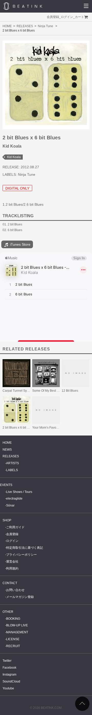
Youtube (8, 688)
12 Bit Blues (70, 390)
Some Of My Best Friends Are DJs (55, 390)
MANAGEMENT (17, 632)
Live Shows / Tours (19, 492)
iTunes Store (19, 244)
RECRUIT (13, 646)
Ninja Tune (45, 26)
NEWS (7, 449)
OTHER (8, 612)
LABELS (12, 470)
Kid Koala (14, 157)
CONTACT (10, 583)
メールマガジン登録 (20, 597)
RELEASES (25, 26)
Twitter (7, 660)
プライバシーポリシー (21, 554)
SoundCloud (11, 681)
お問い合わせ (15, 590)
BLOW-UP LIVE (17, 625)
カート (79, 17)
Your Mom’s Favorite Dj (48, 427)
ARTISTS (12, 463)
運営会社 (12, 561)
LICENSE (12, 639)
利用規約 (12, 568)
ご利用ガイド (15, 527)
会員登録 (53, 17)
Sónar (10, 505)
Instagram (9, 674)
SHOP (7, 520)
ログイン (67, 17)
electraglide (14, 498)
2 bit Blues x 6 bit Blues (19, 427)
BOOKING (13, 618)
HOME (7, 26)
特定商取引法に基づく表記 (24, 548)
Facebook (9, 667)
